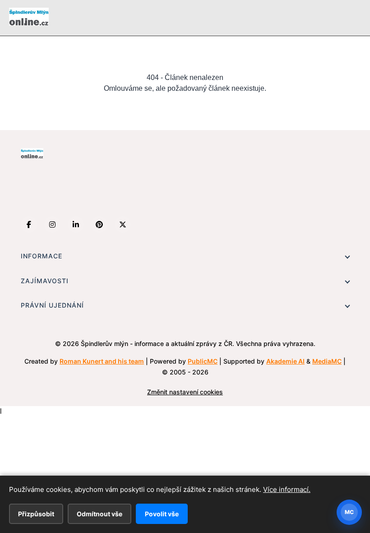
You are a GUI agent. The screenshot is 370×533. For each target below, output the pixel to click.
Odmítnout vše (99, 514)
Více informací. (286, 489)
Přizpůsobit (36, 514)
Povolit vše (162, 514)
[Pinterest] (99, 224)
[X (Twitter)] (123, 224)
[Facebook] (29, 224)
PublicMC (202, 361)
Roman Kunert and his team (102, 361)
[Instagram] (52, 224)
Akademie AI (285, 361)
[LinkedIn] (76, 224)
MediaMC (327, 361)
